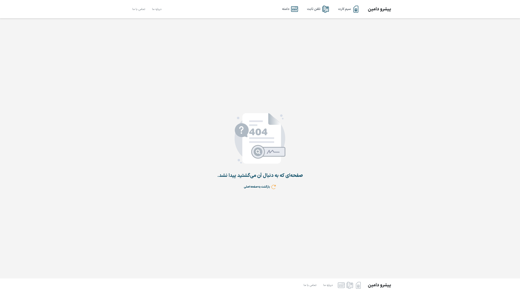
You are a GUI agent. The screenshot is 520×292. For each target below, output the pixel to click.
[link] (348, 9)
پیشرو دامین (379, 9)
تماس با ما (138, 9)
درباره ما (156, 9)
